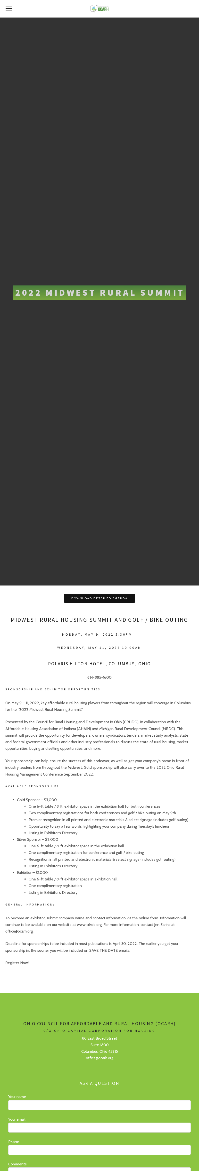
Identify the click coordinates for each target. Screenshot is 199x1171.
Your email (16, 1119)
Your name (17, 1096)
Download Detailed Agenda (99, 598)
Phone (13, 1141)
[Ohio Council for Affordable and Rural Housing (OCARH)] (99, 9)
